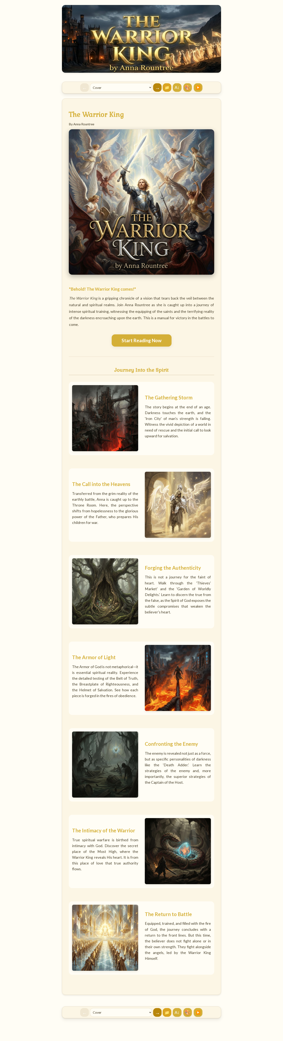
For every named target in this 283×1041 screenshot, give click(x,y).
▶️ (198, 87)
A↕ (177, 87)
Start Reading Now (142, 340)
